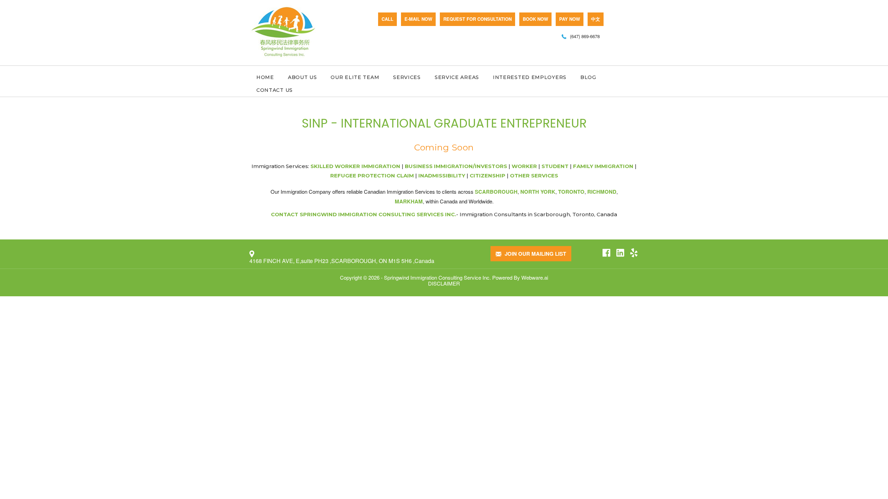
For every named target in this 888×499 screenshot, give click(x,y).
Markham (409, 201)
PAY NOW (569, 19)
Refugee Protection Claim (372, 175)
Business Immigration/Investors (456, 166)
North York (537, 191)
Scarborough (496, 191)
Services (407, 77)
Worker (524, 166)
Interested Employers (529, 77)
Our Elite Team (355, 77)
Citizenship (487, 175)
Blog (588, 77)
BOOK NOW (535, 19)
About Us (302, 77)
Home (265, 77)
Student (555, 166)
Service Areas (457, 77)
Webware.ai (534, 277)
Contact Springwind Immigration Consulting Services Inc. (363, 214)
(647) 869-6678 (585, 36)
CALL (387, 19)
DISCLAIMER (444, 283)
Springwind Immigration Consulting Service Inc (436, 277)
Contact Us (274, 90)
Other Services (534, 175)
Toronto (571, 191)
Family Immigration (603, 166)
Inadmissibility (441, 175)
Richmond (601, 191)
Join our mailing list (534, 253)
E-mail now (418, 19)
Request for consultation (477, 19)
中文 (595, 19)
